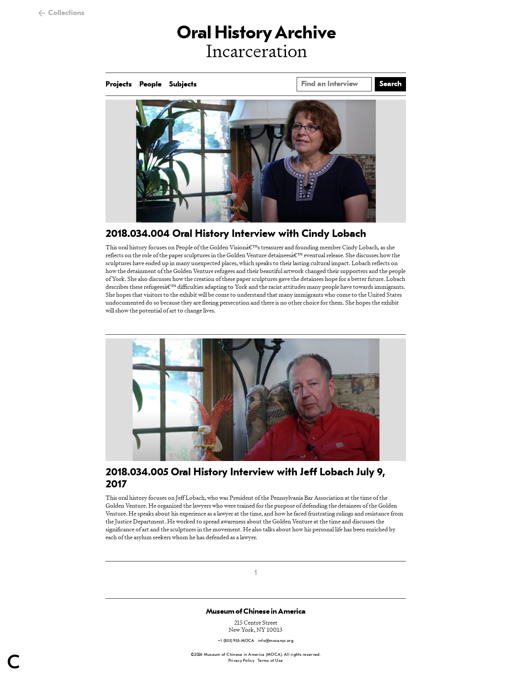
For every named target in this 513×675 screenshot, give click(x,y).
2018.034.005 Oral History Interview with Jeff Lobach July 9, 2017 (245, 478)
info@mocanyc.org (275, 641)
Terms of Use (270, 661)
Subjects (183, 84)
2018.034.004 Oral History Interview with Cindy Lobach (236, 234)
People (150, 84)
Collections (66, 13)
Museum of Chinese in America (256, 612)
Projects (119, 84)
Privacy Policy (241, 661)
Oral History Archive (256, 34)
